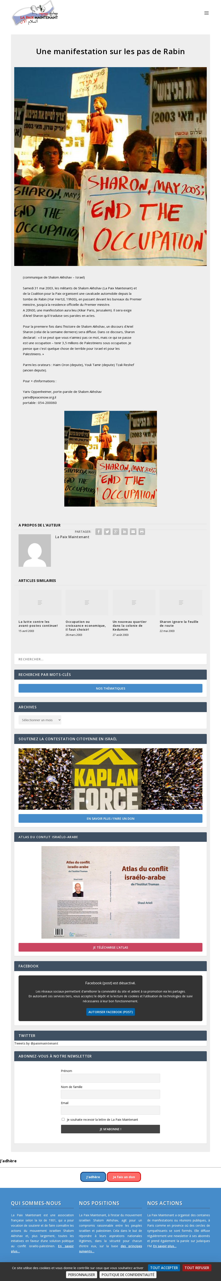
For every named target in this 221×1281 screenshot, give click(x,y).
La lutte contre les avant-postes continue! (38, 624)
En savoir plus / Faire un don (110, 818)
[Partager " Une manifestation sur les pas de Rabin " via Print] (141, 531)
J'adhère (93, 1177)
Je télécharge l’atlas (110, 947)
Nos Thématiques (110, 688)
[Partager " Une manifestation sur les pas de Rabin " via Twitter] (107, 531)
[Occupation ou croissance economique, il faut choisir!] (87, 602)
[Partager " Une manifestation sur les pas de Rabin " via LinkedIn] (124, 531)
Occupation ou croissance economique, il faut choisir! (86, 626)
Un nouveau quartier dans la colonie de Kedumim (130, 626)
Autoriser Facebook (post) (110, 1012)
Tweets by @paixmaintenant (36, 1043)
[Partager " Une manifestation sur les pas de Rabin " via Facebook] (98, 531)
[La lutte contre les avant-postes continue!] (40, 602)
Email (64, 1103)
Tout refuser (197, 1267)
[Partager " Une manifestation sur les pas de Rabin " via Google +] (116, 531)
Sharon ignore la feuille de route (179, 624)
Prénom (66, 1071)
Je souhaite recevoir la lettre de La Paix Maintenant (102, 1119)
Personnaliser (81, 1274)
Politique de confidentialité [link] (128, 1274)
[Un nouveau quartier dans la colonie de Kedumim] (134, 602)
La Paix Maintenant (72, 536)
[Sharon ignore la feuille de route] (181, 602)
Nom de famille (71, 1087)
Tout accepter (164, 1267)
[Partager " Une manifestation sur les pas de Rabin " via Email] (133, 531)
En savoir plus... (165, 1246)
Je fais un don (124, 1177)
